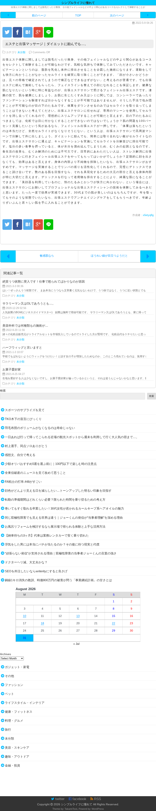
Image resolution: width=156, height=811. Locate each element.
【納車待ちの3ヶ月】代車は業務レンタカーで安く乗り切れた (47, 535)
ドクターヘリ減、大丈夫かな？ (26, 562)
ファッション (14, 685)
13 (78, 616)
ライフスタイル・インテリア (24, 702)
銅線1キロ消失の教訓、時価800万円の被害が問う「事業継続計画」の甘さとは (58, 580)
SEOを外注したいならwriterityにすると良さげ (36, 571)
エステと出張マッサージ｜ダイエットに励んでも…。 (46, 44)
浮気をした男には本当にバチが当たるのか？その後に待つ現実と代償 (52, 544)
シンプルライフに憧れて (76, 804)
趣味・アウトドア (17, 756)
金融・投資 (12, 765)
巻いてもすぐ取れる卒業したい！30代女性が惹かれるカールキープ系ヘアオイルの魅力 (64, 508)
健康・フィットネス (18, 711)
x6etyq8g (148, 215)
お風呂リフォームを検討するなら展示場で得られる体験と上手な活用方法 (55, 526)
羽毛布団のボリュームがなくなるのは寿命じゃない (40, 428)
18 (42, 623)
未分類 (21, 52)
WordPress (98, 809)
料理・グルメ (14, 720)
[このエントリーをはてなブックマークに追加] (27, 32)
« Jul (76, 643)
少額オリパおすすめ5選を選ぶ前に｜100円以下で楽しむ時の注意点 (51, 463)
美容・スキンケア (17, 747)
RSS (97, 799)
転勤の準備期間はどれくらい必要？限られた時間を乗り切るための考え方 (55, 499)
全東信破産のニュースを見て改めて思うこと (35, 472)
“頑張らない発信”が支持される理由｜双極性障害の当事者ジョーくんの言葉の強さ (61, 553)
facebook (79, 799)
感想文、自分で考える (20, 455)
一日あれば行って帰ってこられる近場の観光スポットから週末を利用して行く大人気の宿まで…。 (72, 437)
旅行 (8, 729)
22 (113, 623)
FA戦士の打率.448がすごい (23, 481)
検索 (3, 390)
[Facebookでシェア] (17, 32)
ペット (9, 693)
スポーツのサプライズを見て (24, 410)
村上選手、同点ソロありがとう (26, 446)
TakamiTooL (71, 809)
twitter (59, 799)
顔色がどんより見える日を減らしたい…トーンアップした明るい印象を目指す (58, 490)
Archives (5, 654)
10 (24, 616)
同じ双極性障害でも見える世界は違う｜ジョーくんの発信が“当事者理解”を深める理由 (64, 517)
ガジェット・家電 (17, 667)
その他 (9, 676)
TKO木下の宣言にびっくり (23, 419)
